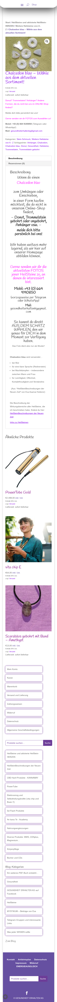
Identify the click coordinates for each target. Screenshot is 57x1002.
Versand (12, 91)
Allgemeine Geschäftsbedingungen (23, 730)
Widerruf (11, 713)
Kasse (10, 678)
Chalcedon (42, 142)
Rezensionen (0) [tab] (16, 163)
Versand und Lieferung (17, 695)
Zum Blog (10, 941)
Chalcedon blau (12, 146)
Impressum (20, 963)
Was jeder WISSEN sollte (18, 932)
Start (7, 22)
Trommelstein (11, 149)
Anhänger (31, 142)
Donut (24, 146)
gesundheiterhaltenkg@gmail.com (26, 131)
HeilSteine (11, 902)
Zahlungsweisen (14, 704)
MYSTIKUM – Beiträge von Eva (21, 911)
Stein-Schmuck (24, 139)
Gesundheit (33, 146)
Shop (34, 5)
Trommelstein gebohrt (29, 149)
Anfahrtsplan (24, 959)
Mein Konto (12, 669)
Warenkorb (12, 686)
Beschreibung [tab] (15, 158)
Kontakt (11, 959)
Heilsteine (44, 146)
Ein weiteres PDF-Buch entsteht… (22, 873)
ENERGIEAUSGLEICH (26, 966)
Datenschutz (13, 721)
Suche (48, 743)
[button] (47, 41)
